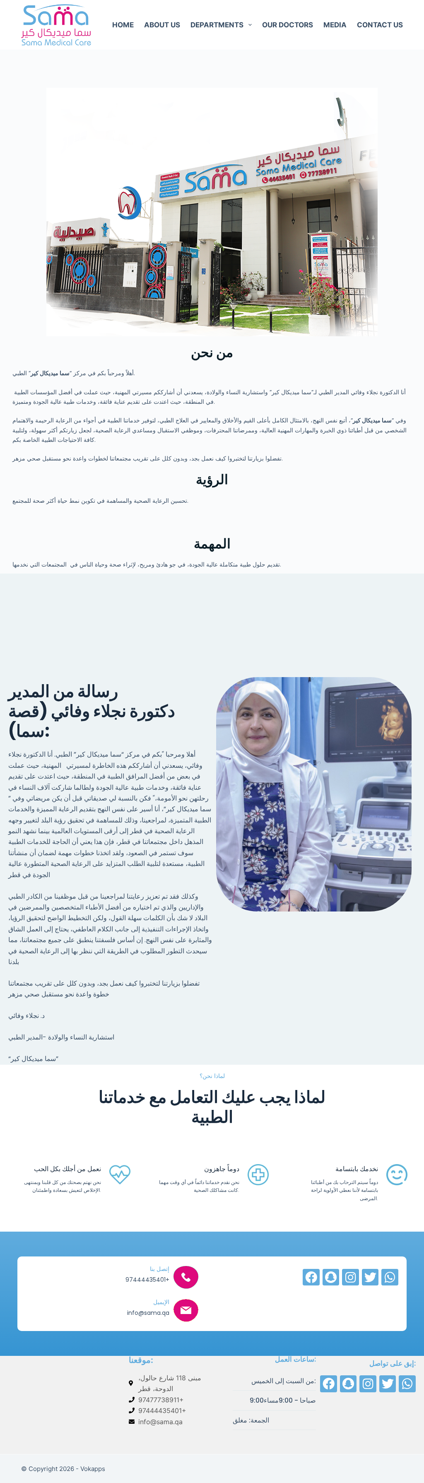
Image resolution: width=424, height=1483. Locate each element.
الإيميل (161, 1302)
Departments (216, 25)
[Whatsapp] (389, 1277)
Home (123, 25)
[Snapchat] (331, 1277)
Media (335, 25)
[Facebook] (311, 1277)
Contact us (380, 25)
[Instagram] (350, 1277)
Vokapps (92, 1469)
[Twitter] (370, 1277)
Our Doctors (287, 25)
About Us (162, 25)
